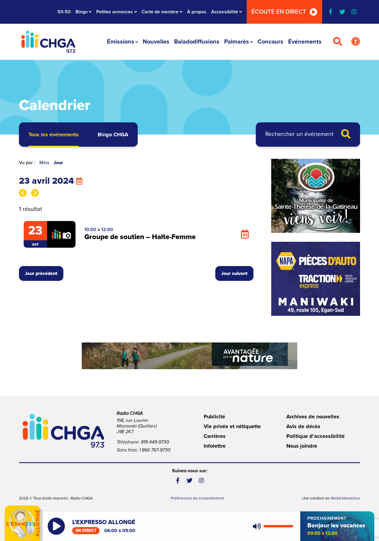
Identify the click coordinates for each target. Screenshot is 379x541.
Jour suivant (234, 273)
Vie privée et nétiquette (232, 426)
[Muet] (256, 526)
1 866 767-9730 (155, 450)
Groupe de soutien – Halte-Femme (140, 237)
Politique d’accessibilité (315, 436)
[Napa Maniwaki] (315, 279)
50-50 (64, 12)
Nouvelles (156, 41)
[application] (271, 526)
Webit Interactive (345, 498)
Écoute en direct (278, 11)
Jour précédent (41, 273)
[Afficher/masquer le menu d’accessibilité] (355, 42)
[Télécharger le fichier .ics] (245, 234)
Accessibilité (224, 12)
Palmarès (236, 41)
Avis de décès (303, 426)
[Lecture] (56, 526)
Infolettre (215, 446)
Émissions (120, 41)
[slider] (278, 526)
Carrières (215, 436)
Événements (305, 41)
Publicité (214, 416)
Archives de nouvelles (312, 416)
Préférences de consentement (197, 498)
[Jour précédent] (23, 193)
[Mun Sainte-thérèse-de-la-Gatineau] (315, 196)
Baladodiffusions (196, 41)
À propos (196, 12)
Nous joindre (301, 446)
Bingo (82, 12)
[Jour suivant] (35, 193)
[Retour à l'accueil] (48, 41)
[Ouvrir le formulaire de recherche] (337, 42)
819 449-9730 (155, 442)
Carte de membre (160, 12)
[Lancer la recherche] (346, 134)
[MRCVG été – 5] (189, 355)
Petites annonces (114, 12)
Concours (270, 41)
